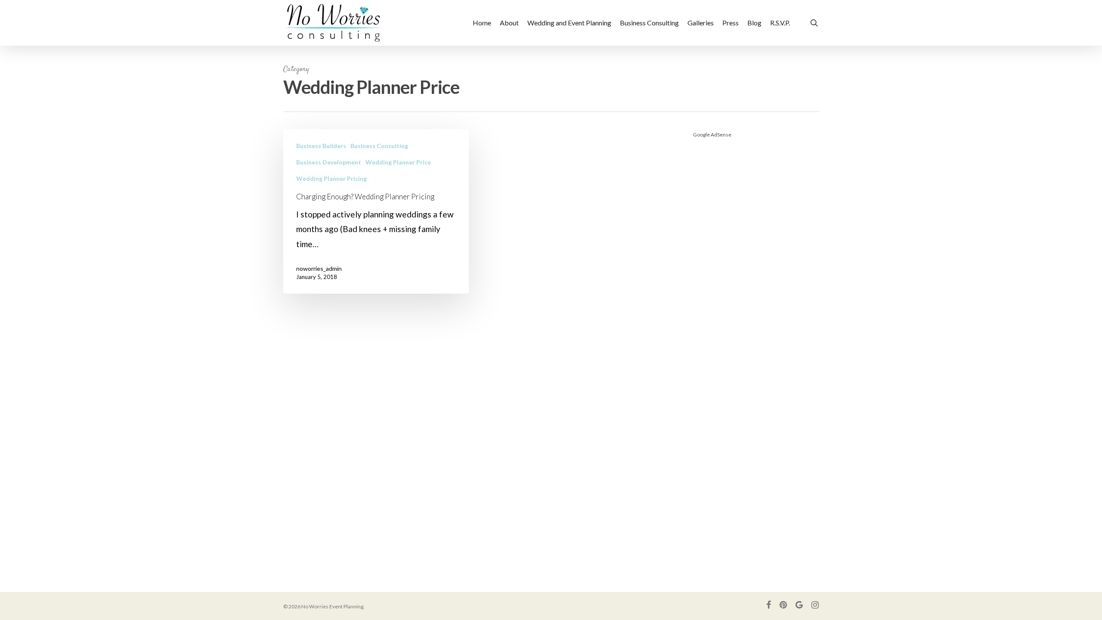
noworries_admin (319, 268)
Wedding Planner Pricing (331, 178)
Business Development (328, 162)
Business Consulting (379, 145)
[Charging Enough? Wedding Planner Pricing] (376, 211)
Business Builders (321, 145)
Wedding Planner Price (398, 162)
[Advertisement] (756, 275)
